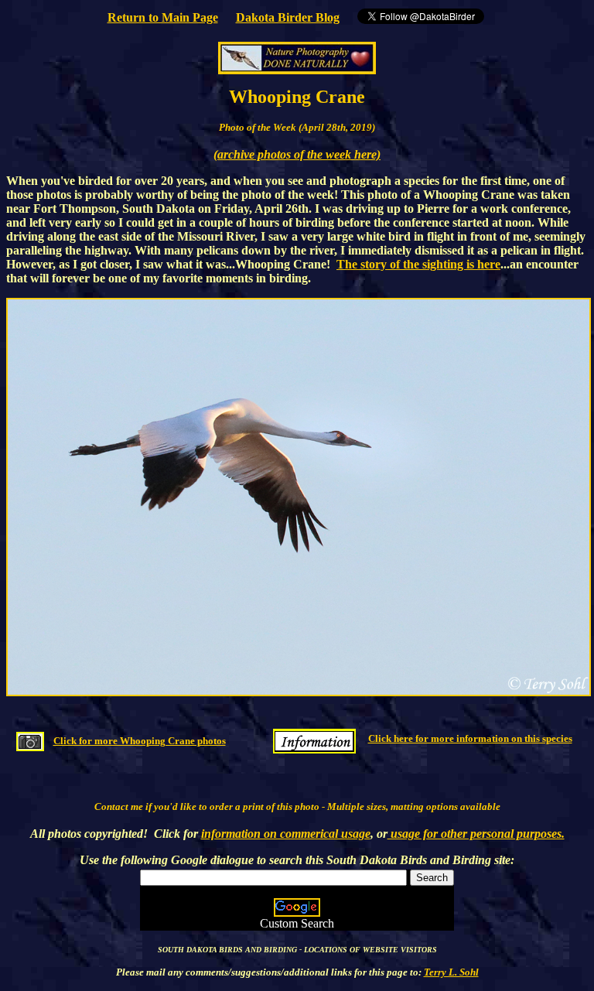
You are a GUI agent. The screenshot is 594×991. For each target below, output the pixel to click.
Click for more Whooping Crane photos (139, 741)
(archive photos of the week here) (297, 154)
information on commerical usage (285, 833)
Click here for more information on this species (470, 738)
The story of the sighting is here (418, 264)
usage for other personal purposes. (476, 833)
